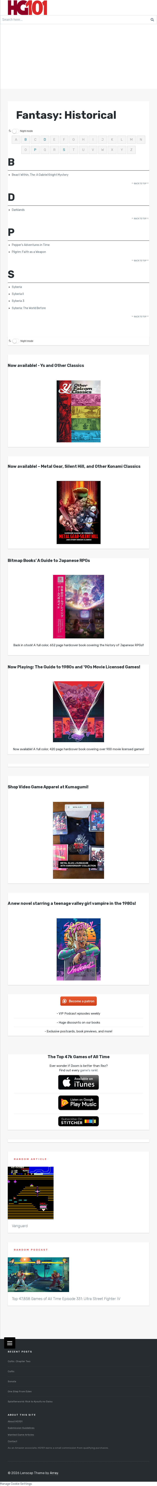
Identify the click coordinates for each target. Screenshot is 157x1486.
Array (54, 1473)
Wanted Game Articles (21, 1434)
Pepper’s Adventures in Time (31, 245)
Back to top (140, 183)
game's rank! (89, 1070)
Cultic (11, 1371)
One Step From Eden (20, 1391)
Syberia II (18, 294)
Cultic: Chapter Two (19, 1361)
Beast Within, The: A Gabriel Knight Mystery (40, 175)
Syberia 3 (18, 301)
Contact (12, 1441)
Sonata (12, 1381)
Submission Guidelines (21, 1428)
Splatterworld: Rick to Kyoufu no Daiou (30, 1401)
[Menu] (9, 1343)
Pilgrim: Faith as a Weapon (29, 252)
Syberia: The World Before (29, 308)
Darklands (18, 210)
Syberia (17, 287)
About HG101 (15, 1421)
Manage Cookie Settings (16, 1484)
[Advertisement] (78, 58)
